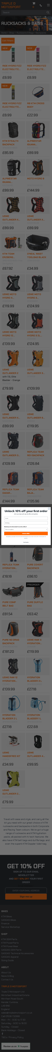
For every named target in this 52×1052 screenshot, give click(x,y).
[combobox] (25, 529)
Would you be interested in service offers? (15, 526)
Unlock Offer (26, 533)
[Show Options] (46, 529)
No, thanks (26, 542)
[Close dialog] (49, 509)
